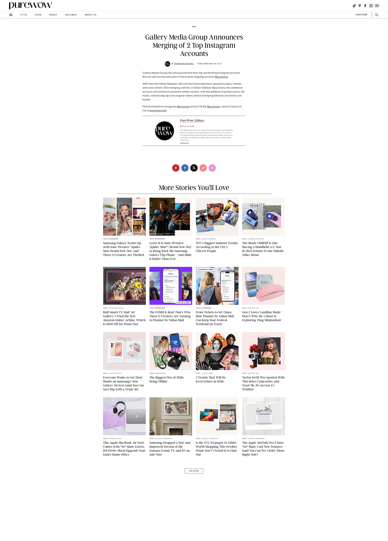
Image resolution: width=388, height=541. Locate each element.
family (53, 15)
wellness (71, 15)
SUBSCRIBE (361, 15)
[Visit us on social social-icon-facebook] (365, 5)
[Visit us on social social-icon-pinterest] (359, 5)
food (38, 15)
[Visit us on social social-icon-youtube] (377, 6)
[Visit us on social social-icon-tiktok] (354, 5)
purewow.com (158, 110)
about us (91, 15)
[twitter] (5, 55)
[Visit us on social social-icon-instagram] (371, 6)
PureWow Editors (184, 64)
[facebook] (5, 47)
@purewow (221, 77)
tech (194, 27)
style (23, 15)
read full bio (184, 143)
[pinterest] (5, 39)
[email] (5, 72)
